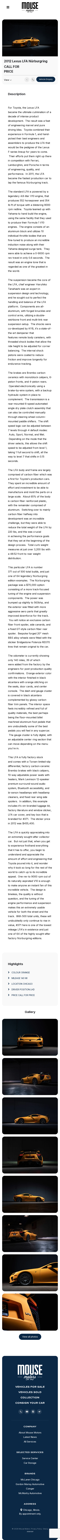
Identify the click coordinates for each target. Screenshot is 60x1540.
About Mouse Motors (30, 1432)
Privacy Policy (36, 1529)
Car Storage (30, 1462)
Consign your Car (30, 1403)
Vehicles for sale (30, 1387)
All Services (30, 1441)
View (7, 80)
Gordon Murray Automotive (30, 1484)
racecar (30, 1531)
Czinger (30, 1488)
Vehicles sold (30, 1392)
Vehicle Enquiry (46, 79)
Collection (30, 1397)
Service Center (30, 1458)
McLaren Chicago (30, 1479)
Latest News (30, 1437)
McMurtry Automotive (30, 1493)
